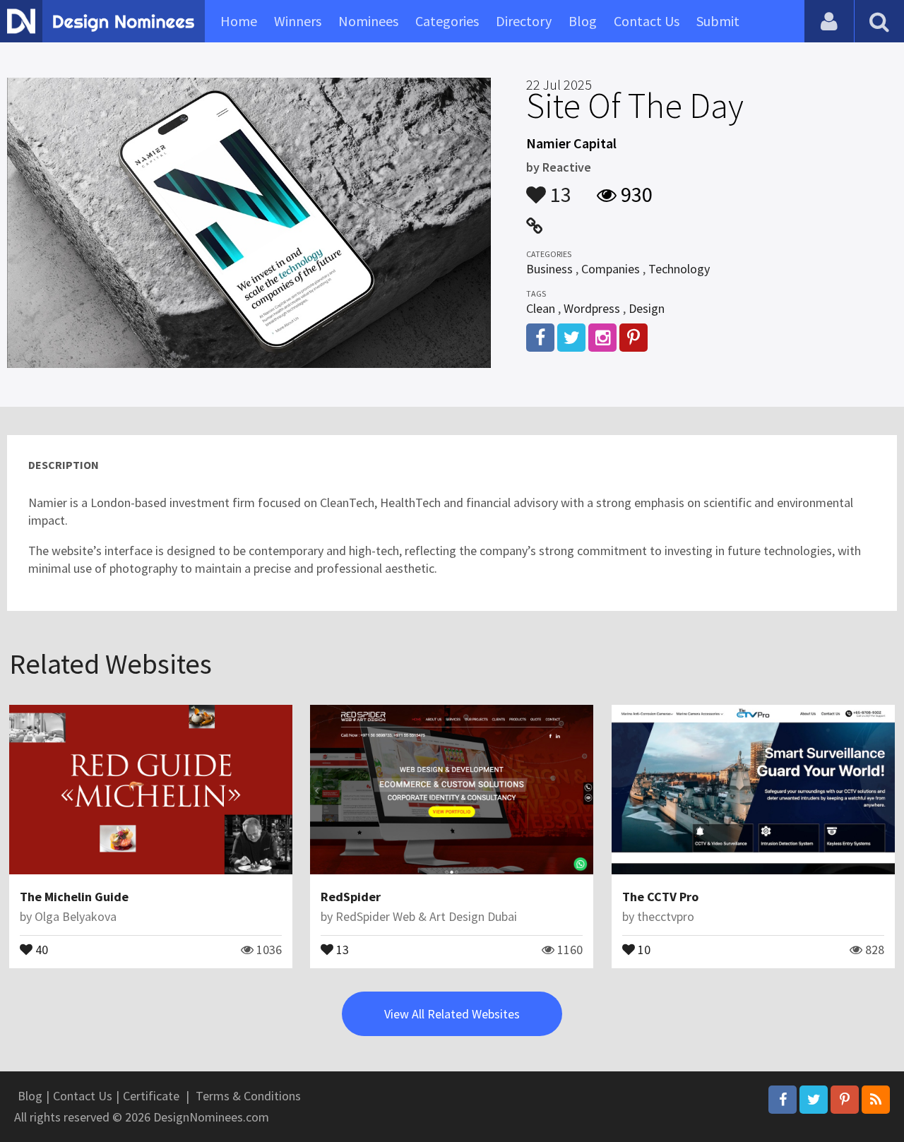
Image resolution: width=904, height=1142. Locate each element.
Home (238, 21)
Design (647, 308)
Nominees (368, 21)
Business (549, 269)
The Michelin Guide (74, 896)
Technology (679, 269)
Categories (447, 21)
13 (558, 188)
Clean (540, 308)
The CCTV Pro (660, 896)
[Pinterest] (845, 1100)
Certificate (151, 1096)
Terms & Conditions (248, 1096)
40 (40, 948)
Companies (610, 269)
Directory (524, 21)
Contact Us (646, 21)
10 (642, 948)
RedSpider (351, 896)
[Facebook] (782, 1100)
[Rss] (876, 1100)
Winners (297, 21)
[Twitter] (813, 1100)
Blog (583, 21)
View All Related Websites (452, 1014)
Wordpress (592, 308)
